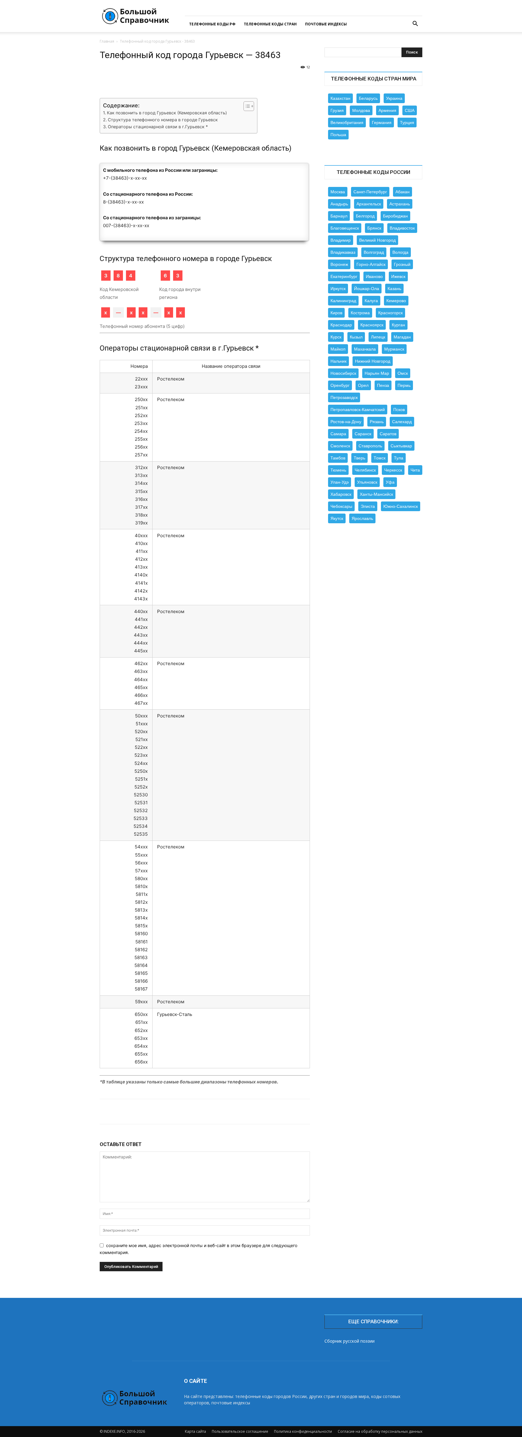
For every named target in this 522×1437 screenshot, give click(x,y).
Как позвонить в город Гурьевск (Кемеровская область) (167, 112)
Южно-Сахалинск (400, 506)
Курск (335, 337)
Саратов (388, 433)
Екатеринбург (343, 276)
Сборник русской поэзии (349, 1341)
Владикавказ (342, 252)
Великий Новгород (377, 240)
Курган (398, 324)
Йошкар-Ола (366, 288)
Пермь (404, 385)
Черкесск (393, 470)
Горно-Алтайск (370, 264)
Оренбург (340, 385)
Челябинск (365, 470)
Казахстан (340, 98)
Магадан (402, 337)
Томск (379, 458)
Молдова (361, 110)
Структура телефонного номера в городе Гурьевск (163, 119)
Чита (415, 470)
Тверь (359, 458)
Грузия (337, 110)
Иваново (374, 276)
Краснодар (341, 324)
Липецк (378, 337)
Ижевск (398, 276)
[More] (296, 81)
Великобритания (346, 122)
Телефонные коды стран (270, 24)
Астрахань (399, 203)
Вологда (400, 252)
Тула (398, 458)
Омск (403, 373)
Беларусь (368, 98)
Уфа (390, 482)
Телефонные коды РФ (212, 24)
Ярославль (362, 518)
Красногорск (390, 312)
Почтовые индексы (326, 24)
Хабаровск (340, 494)
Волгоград (374, 252)
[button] (415, 24)
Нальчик (338, 361)
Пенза (383, 385)
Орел (363, 385)
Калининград (343, 300)
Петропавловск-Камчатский (357, 409)
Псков (399, 409)
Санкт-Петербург (370, 191)
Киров (336, 312)
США (409, 110)
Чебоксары (341, 506)
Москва (337, 191)
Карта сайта (195, 1431)
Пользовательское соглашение (240, 1431)
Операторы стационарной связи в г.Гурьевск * (158, 126)
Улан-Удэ (339, 482)
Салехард (402, 421)
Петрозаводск (344, 397)
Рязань (377, 421)
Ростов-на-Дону (345, 421)
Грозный (402, 264)
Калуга (371, 300)
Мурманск (394, 349)
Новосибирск (343, 373)
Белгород (365, 216)
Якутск (336, 518)
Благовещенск (344, 228)
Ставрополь (370, 445)
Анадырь (339, 203)
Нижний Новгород (372, 361)
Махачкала (365, 349)
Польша (338, 134)
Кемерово (396, 300)
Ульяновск (367, 482)
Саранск (363, 433)
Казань (394, 288)
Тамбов (337, 458)
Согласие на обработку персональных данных (380, 1431)
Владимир (340, 240)
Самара (338, 433)
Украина (394, 98)
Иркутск (338, 288)
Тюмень (338, 470)
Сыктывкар (401, 445)
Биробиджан (395, 216)
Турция (407, 122)
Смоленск (340, 445)
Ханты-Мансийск (376, 494)
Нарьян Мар (377, 373)
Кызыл (356, 337)
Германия (382, 122)
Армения (387, 110)
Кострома (360, 312)
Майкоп (338, 349)
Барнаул (338, 216)
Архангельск (368, 203)
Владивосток (402, 228)
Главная (107, 41)
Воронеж (339, 264)
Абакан (402, 191)
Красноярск (371, 324)
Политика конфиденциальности (303, 1431)
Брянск (374, 228)
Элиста (368, 506)
